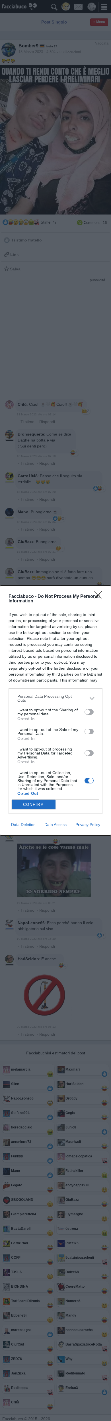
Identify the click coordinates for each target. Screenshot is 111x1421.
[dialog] (55, 710)
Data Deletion (23, 824)
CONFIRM (33, 804)
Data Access (55, 824)
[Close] (99, 596)
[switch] (89, 712)
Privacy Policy (87, 824)
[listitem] (55, 698)
